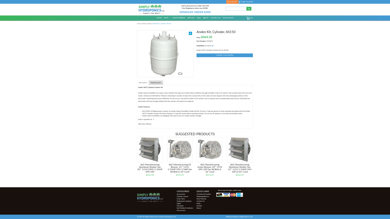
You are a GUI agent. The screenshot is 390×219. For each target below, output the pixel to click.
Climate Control (182, 196)
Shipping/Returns (203, 196)
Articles (191, 18)
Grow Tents (181, 199)
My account (228, 18)
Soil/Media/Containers (185, 208)
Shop (166, 18)
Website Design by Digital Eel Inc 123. (239, 217)
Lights (179, 203)
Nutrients (180, 206)
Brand (144, 23)
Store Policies (201, 199)
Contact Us (215, 18)
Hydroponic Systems (184, 201)
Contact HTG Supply (224, 55)
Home (159, 18)
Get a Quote (232, 2)
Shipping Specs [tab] (156, 82)
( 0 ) (251, 18)
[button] (190, 33)
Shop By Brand (178, 18)
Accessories (181, 194)
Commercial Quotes (204, 194)
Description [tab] (143, 82)
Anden (149, 23)
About (205, 18)
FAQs (199, 18)
